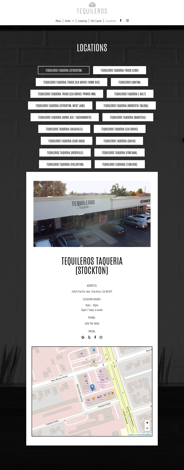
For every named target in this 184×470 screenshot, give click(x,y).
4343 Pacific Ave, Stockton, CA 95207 (92, 291)
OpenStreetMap (144, 434)
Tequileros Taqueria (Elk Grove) (119, 129)
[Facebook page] (121, 20)
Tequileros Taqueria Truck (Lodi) (120, 70)
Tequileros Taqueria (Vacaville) (64, 129)
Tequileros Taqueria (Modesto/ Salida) (126, 105)
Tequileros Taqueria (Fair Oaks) (66, 141)
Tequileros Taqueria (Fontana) (119, 152)
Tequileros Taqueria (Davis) (119, 141)
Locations (110, 21)
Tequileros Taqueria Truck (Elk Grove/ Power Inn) (67, 94)
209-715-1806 (92, 323)
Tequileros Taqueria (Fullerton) (65, 164)
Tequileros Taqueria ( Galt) (130, 94)
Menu (58, 21)
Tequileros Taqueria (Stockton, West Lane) (60, 105)
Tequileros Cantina (129, 82)
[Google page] (83, 337)
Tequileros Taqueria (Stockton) (63, 70)
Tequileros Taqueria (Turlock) (119, 164)
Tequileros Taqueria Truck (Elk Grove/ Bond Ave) (71, 82)
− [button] (147, 428)
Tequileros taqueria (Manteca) (128, 117)
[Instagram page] (127, 20)
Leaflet (131, 434)
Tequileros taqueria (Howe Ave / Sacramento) (64, 117)
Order (68, 21)
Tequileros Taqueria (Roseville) (65, 152)
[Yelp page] (89, 337)
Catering (82, 21)
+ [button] (147, 422)
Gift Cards (96, 21)
